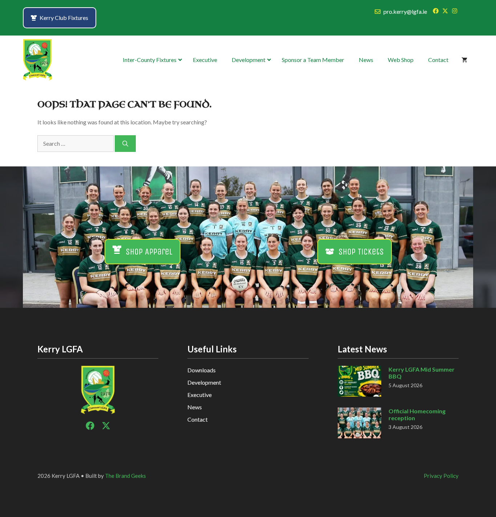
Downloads (201, 370)
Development (204, 382)
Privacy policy (441, 475)
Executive (199, 394)
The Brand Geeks (125, 475)
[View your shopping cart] (464, 60)
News (194, 407)
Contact (197, 419)
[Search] (125, 143)
